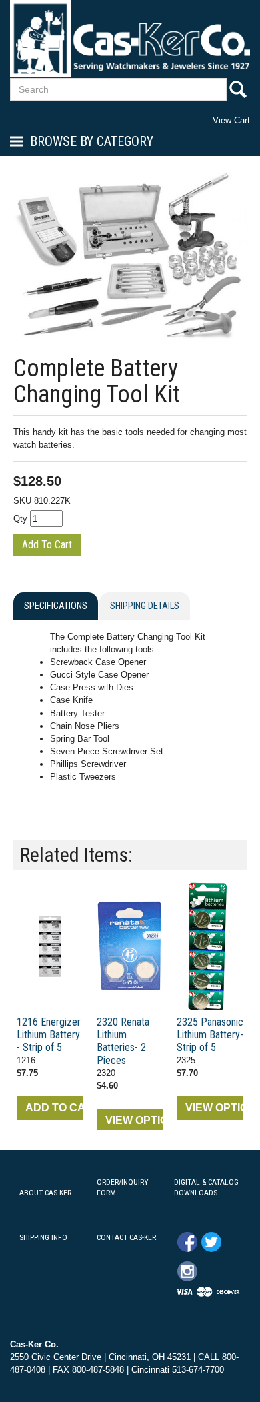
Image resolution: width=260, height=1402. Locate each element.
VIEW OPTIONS (134, 1120)
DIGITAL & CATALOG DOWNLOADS (206, 1187)
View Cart (231, 120)
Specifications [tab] (55, 606)
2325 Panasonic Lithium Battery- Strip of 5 (210, 1035)
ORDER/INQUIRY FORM (122, 1187)
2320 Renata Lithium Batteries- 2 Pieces (123, 1041)
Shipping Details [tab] (144, 606)
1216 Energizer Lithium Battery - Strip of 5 (49, 1035)
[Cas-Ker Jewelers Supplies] (130, 38)
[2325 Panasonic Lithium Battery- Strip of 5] (210, 946)
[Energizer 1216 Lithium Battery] (50, 946)
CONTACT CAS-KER (126, 1237)
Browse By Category (91, 141)
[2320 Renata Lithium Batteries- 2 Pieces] (130, 946)
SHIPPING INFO (43, 1237)
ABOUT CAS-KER (45, 1192)
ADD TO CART (54, 1107)
